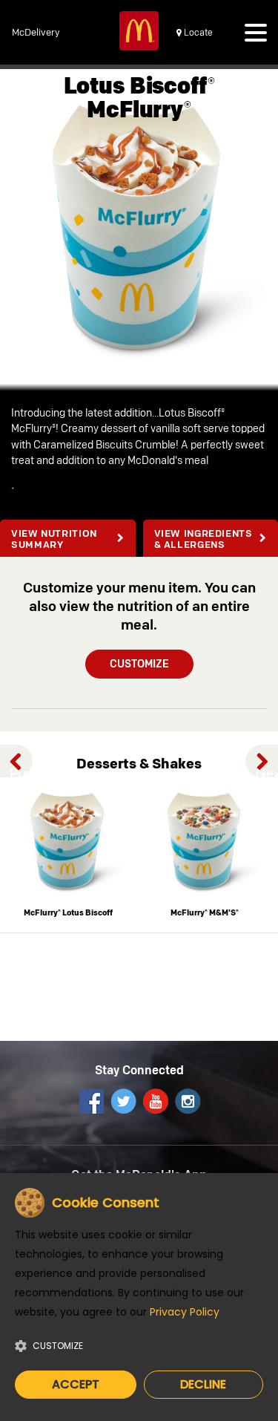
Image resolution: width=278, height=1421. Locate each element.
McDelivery (36, 33)
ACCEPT (75, 1384)
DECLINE (203, 1384)
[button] (256, 35)
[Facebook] (91, 1101)
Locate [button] (197, 33)
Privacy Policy (184, 1311)
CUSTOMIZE (139, 664)
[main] (139, 520)
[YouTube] (155, 1101)
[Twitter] (123, 1101)
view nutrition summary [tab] (54, 540)
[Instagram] (187, 1101)
